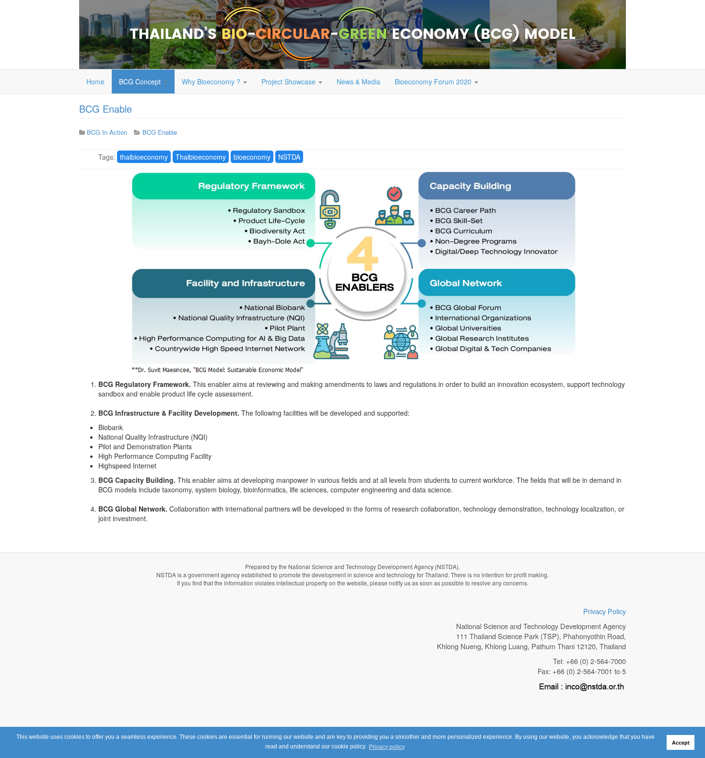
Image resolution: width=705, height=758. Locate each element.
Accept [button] (681, 743)
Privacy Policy (604, 611)
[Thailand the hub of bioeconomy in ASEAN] (352, 34)
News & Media (358, 81)
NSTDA (289, 157)
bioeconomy (252, 157)
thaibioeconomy (144, 157)
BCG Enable (105, 109)
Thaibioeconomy (201, 157)
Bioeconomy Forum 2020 (434, 81)
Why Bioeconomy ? (212, 81)
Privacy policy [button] (387, 747)
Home (95, 81)
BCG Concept (141, 81)
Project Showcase (289, 81)
